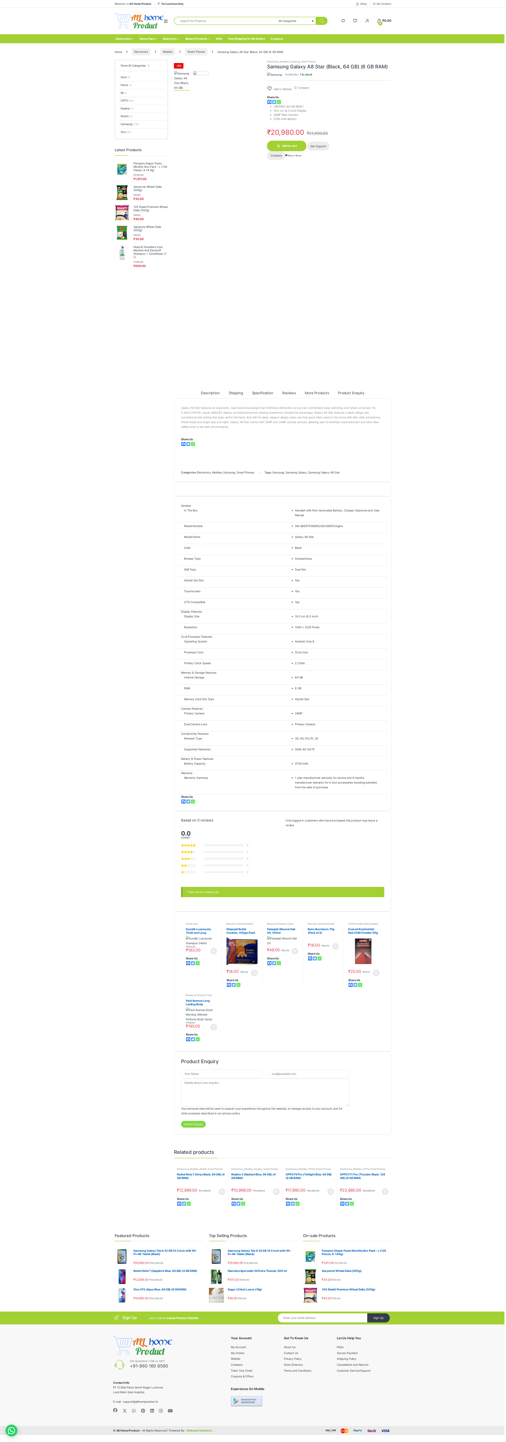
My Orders (237, 1353)
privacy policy (231, 1113)
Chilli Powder (355, 923)
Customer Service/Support (354, 1370)
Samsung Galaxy (296, 472)
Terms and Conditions (297, 1370)
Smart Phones (196, 51)
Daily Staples (370, 923)
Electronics (123, 38)
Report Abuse (294, 155)
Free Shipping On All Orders (246, 38)
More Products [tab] (317, 393)
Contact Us (291, 1353)
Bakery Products (196, 38)
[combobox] (225, 21)
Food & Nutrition (244, 923)
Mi (124, 92)
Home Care (147, 38)
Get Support (318, 146)
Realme (258, 1169)
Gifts (219, 38)
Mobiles (168, 51)
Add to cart (289, 145)
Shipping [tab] (236, 393)
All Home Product (128, 1430)
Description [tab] (210, 393)
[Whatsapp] (279, 102)
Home (118, 51)
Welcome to (133, 3)
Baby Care (170, 38)
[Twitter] (274, 102)
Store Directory (293, 1364)
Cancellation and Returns (352, 1364)
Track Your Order (242, 1370)
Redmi (203, 1169)
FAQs (340, 1347)
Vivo (126, 132)
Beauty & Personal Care (280, 923)
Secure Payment (347, 1353)
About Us (289, 1347)
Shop (363, 3)
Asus (125, 77)
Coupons (277, 38)
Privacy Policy (293, 1358)
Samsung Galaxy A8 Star (324, 472)
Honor (126, 85)
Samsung (295, 61)
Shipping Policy (346, 1358)
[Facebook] (269, 102)
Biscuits (231, 923)
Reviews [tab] (289, 393)
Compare (303, 87)
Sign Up (378, 1317)
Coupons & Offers (242, 1376)
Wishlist (235, 1358)
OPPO (311, 1169)
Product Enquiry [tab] (351, 393)
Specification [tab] (262, 393)
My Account (384, 3)
